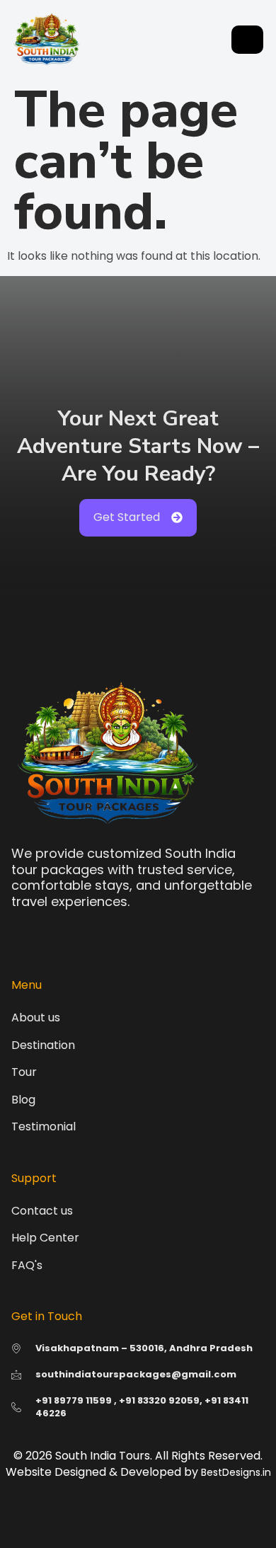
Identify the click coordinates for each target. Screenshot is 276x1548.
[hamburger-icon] (247, 39)
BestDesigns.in (236, 1472)
